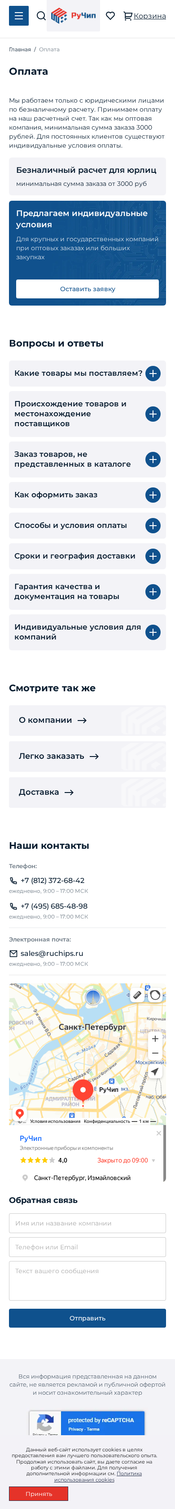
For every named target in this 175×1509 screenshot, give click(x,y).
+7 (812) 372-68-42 (52, 880)
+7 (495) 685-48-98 (54, 906)
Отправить (87, 1318)
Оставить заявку (87, 289)
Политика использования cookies (98, 1476)
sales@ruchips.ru (52, 953)
